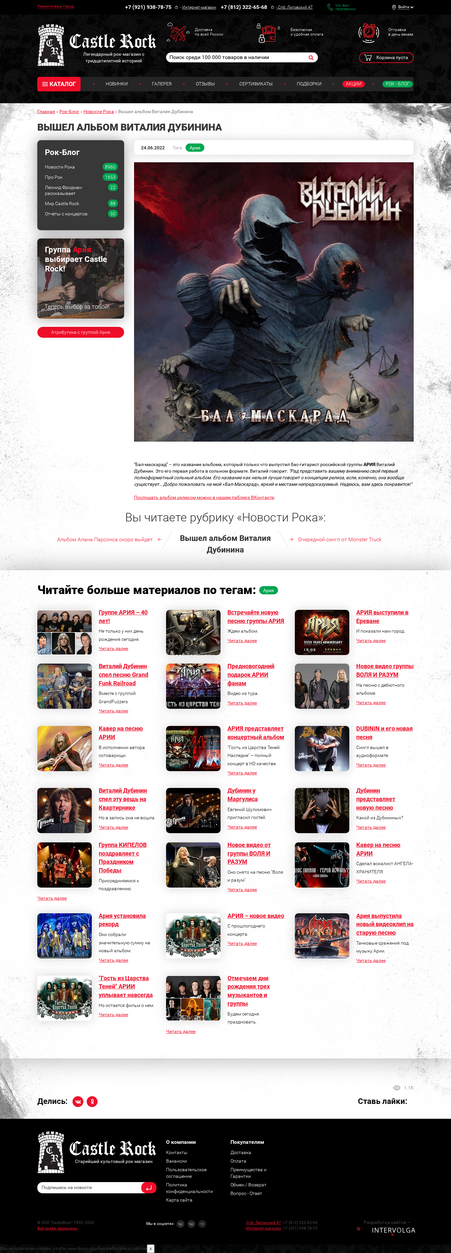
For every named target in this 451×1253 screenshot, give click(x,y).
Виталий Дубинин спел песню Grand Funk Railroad (123, 674)
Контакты (177, 1152)
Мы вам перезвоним (345, 7)
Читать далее (113, 648)
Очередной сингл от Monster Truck (340, 539)
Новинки (117, 83)
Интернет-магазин (199, 7)
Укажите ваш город (55, 6)
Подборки (309, 83)
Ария (195, 147)
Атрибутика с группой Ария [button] (80, 332)
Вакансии (176, 1161)
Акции (354, 83)
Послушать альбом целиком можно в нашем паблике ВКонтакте (204, 497)
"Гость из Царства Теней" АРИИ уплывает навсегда (126, 986)
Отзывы (205, 83)
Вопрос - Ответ (246, 1193)
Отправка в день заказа (400, 32)
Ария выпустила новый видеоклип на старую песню (385, 924)
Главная (46, 111)
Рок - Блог (398, 83)
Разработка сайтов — (387, 1222)
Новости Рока (99, 111)
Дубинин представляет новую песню (375, 799)
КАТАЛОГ (63, 83)
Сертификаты (256, 83)
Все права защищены (57, 1228)
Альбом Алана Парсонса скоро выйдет (105, 539)
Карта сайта (179, 1200)
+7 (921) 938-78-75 (148, 7)
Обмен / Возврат (248, 1184)
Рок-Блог (69, 111)
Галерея (162, 83)
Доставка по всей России (209, 32)
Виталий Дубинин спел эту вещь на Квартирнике (123, 799)
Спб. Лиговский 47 (295, 7)
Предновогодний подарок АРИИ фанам (250, 674)
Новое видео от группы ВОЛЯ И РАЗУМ (249, 853)
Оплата (238, 1161)
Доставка (240, 1152)
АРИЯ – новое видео (255, 915)
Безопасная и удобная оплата (307, 32)
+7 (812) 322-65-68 (244, 7)
